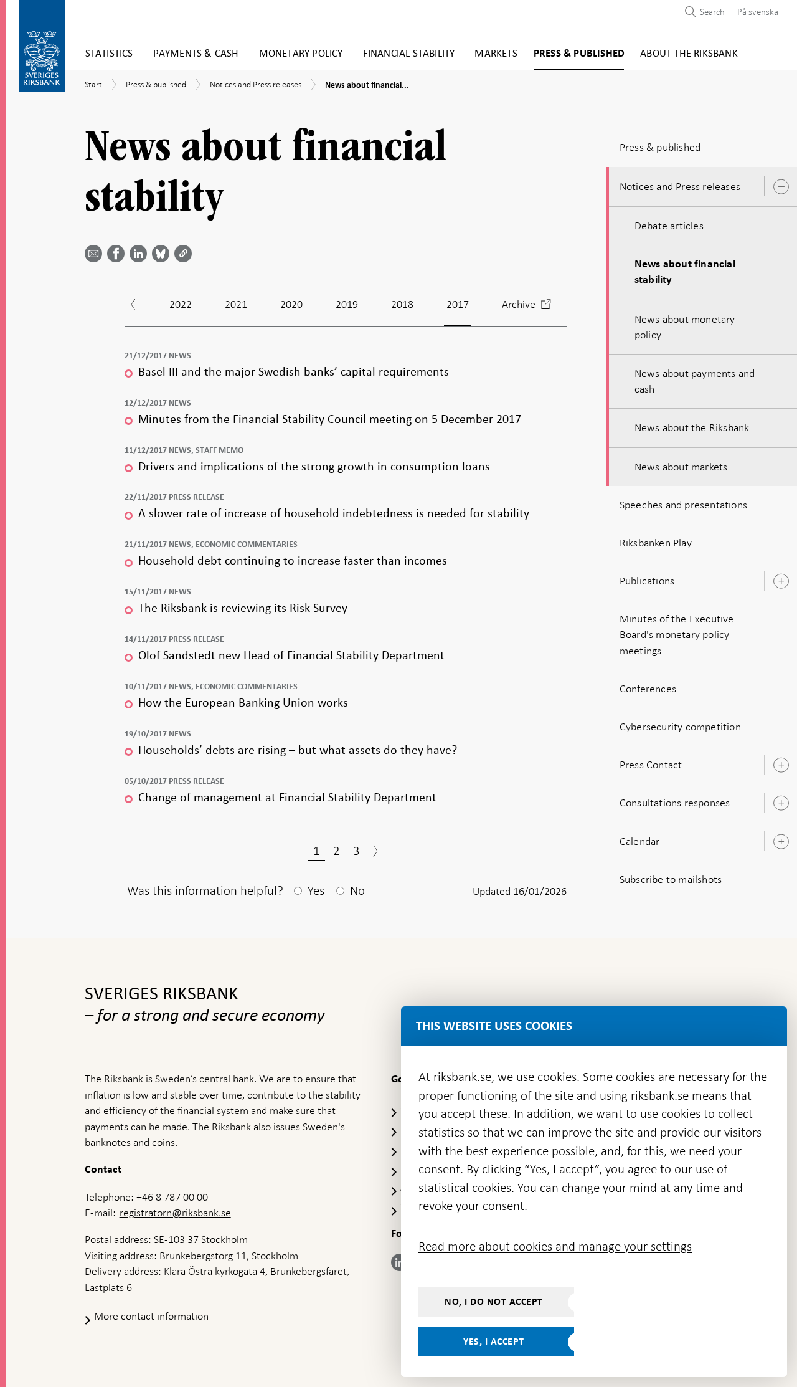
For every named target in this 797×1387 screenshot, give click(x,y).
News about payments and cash (694, 381)
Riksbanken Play (656, 543)
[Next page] (375, 852)
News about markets (681, 467)
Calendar (640, 841)
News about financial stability (684, 272)
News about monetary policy (684, 326)
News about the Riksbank (692, 427)
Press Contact (651, 764)
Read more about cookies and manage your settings (555, 1246)
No (357, 890)
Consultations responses (675, 802)
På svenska (757, 11)
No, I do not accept (494, 1302)
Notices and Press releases (680, 186)
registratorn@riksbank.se (175, 1212)
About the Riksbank (689, 54)
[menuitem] (754, 11)
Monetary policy (301, 54)
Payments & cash (196, 54)
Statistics (109, 54)
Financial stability (409, 54)
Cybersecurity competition (680, 726)
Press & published (579, 54)
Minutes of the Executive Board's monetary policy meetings (677, 634)
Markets (495, 54)
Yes (316, 890)
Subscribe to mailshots (671, 879)
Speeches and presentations (683, 505)
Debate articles (669, 225)
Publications (647, 581)
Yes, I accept (493, 1341)
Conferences (648, 688)
